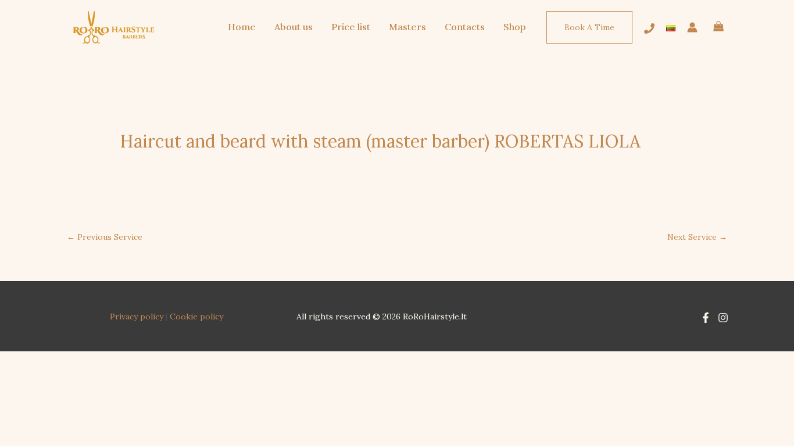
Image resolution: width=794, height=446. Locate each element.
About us (293, 27)
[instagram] (649, 28)
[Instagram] (723, 317)
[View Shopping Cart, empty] (718, 27)
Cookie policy (196, 316)
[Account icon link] (692, 27)
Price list (350, 27)
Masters (407, 27)
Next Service (697, 237)
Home (242, 27)
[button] (589, 27)
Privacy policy (136, 316)
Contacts (465, 27)
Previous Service (104, 237)
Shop (514, 27)
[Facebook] (705, 317)
